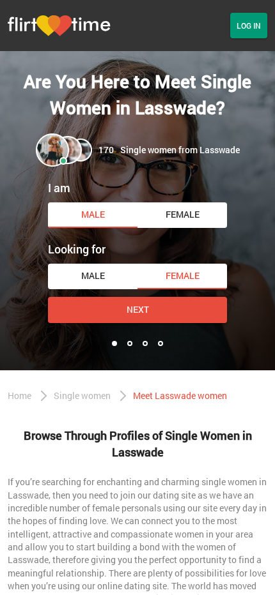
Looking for (77, 249)
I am (59, 187)
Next (138, 309)
